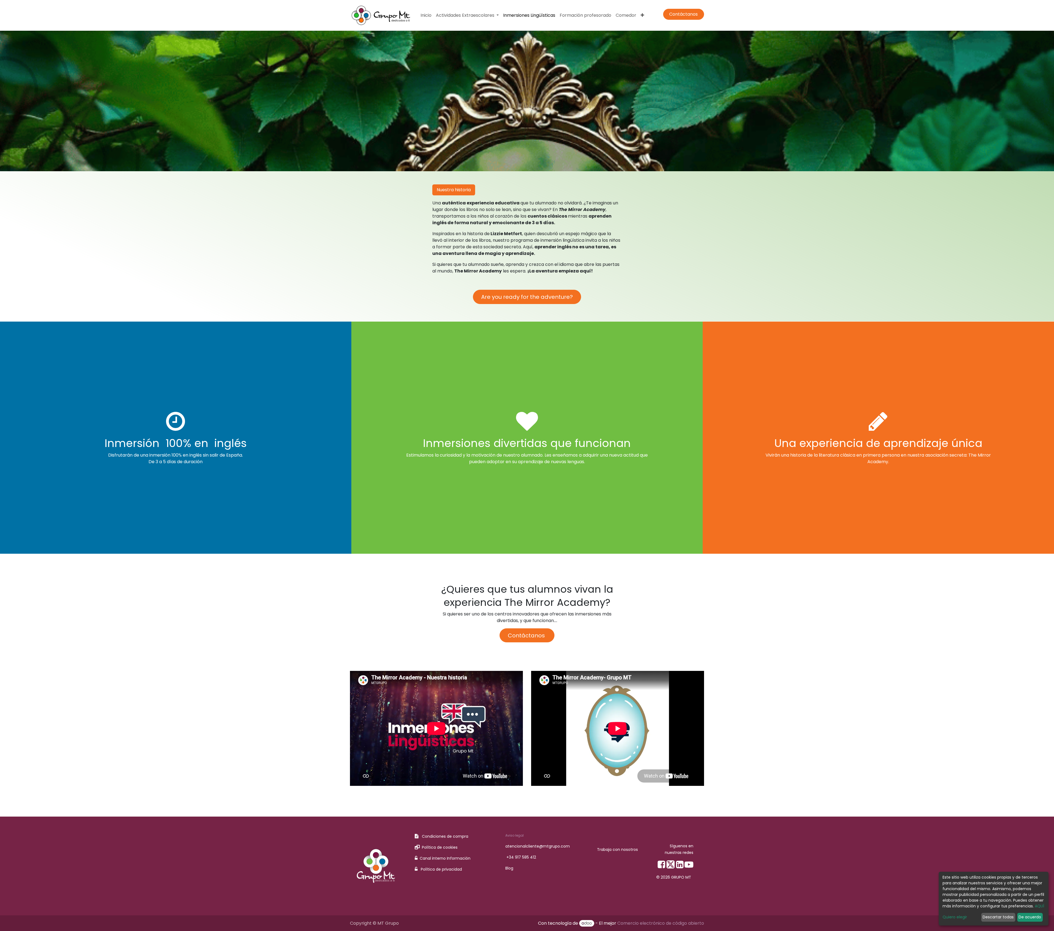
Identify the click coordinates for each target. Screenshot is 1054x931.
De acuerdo (1030, 917)
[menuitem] (426, 15)
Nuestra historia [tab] (454, 190)
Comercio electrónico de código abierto (660, 923)
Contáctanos (683, 14)
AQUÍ (1039, 906)
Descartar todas (998, 917)
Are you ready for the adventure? (527, 297)
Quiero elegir (955, 917)
